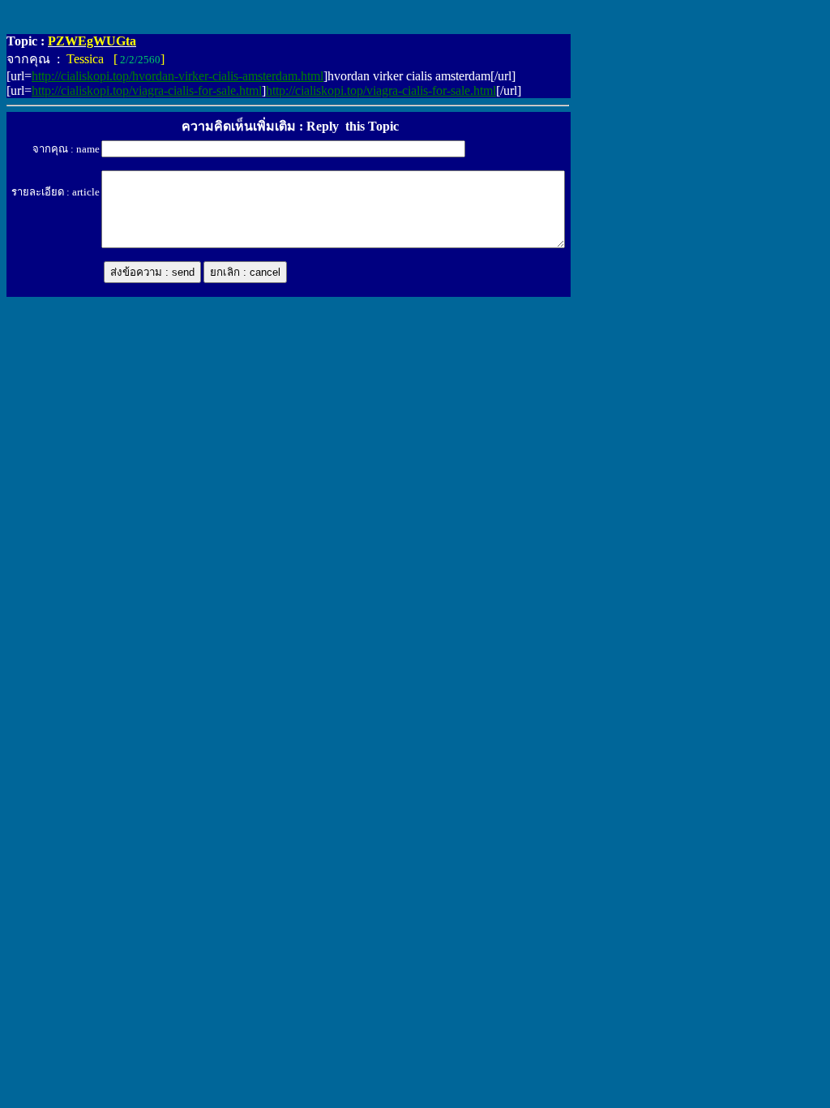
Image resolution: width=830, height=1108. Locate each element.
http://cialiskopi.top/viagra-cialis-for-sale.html (147, 90)
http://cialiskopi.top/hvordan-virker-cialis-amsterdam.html (177, 76)
